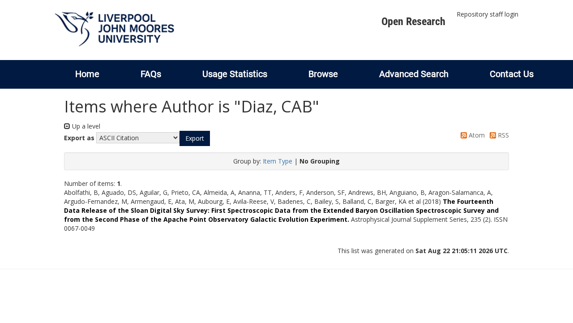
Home (87, 74)
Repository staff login (487, 14)
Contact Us (512, 74)
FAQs (151, 74)
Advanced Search (414, 74)
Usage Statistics (234, 74)
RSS (502, 135)
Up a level (85, 126)
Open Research (413, 21)
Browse (323, 74)
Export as (79, 138)
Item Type (277, 161)
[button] (195, 138)
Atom (476, 135)
